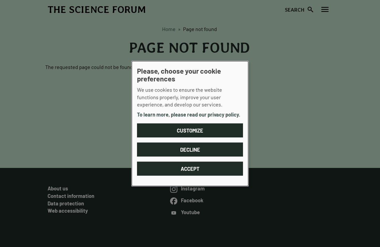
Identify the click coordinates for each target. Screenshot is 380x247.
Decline (190, 149)
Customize (190, 130)
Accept (190, 168)
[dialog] (190, 123)
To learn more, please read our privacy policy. (188, 114)
